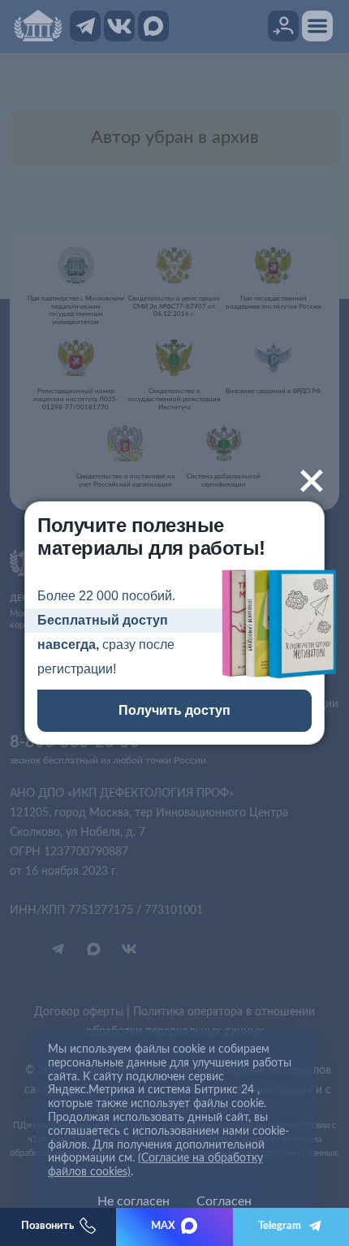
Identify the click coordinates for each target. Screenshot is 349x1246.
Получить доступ (174, 710)
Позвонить (47, 1226)
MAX (163, 1226)
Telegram (279, 1226)
